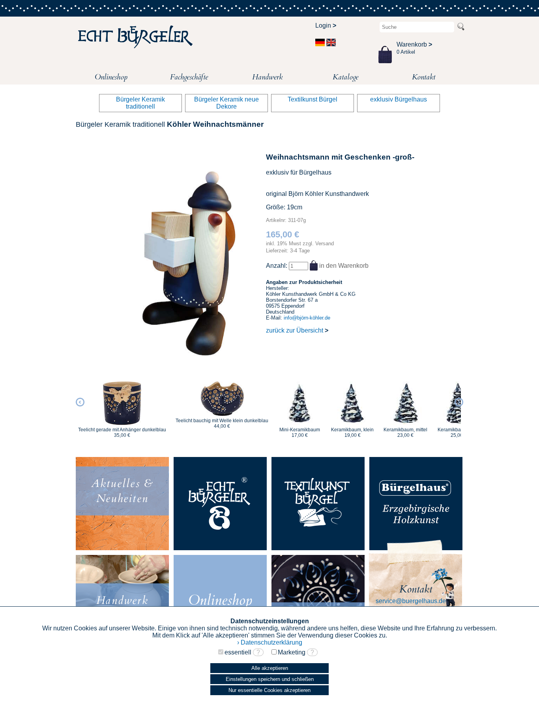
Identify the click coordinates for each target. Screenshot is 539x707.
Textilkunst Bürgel (312, 99)
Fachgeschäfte (189, 77)
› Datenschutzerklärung (269, 642)
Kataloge (345, 77)
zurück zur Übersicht (297, 330)
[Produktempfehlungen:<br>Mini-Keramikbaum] (299, 403)
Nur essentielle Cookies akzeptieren (269, 690)
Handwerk (267, 77)
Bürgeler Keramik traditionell (140, 103)
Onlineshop (111, 77)
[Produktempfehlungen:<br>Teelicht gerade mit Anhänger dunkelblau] (122, 403)
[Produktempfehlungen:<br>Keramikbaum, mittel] (405, 403)
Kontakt (423, 77)
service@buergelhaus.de (411, 601)
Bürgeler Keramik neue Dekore (226, 103)
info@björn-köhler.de (307, 318)
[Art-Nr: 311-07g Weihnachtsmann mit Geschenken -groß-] (185, 353)
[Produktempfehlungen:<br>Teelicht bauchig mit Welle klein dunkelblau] (222, 399)
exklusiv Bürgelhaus (398, 99)
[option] (122, 406)
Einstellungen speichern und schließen (270, 679)
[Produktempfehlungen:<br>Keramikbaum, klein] (352, 403)
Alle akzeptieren (269, 668)
